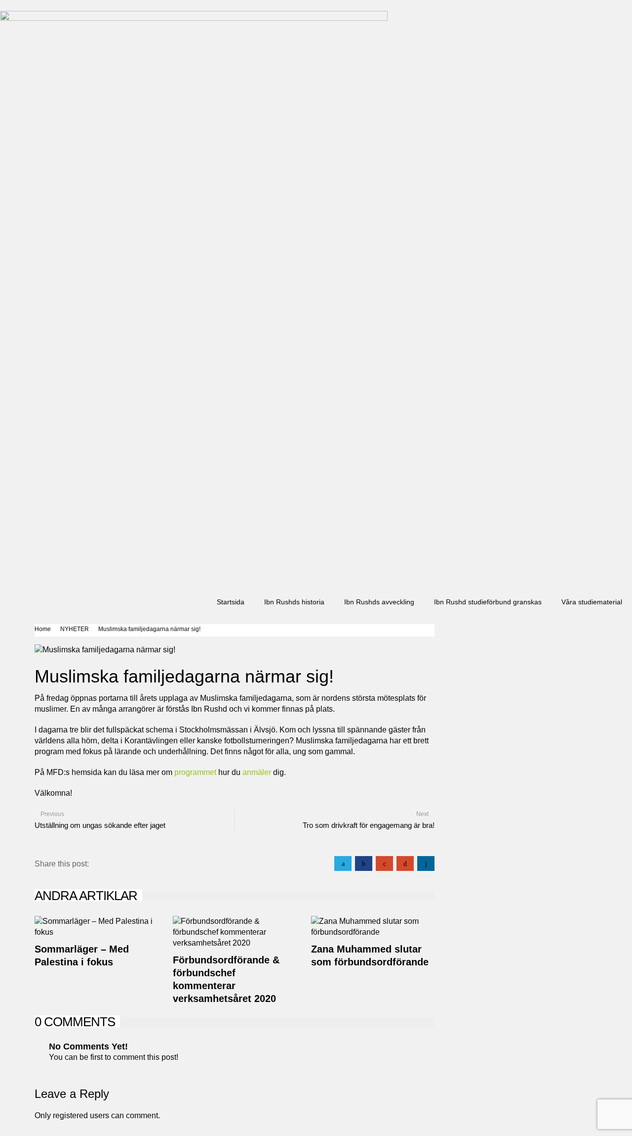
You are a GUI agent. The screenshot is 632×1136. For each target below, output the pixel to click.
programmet (194, 772)
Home (43, 629)
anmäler (255, 772)
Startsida (230, 602)
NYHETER (74, 629)
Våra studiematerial (591, 602)
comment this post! (145, 1057)
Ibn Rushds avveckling (379, 602)
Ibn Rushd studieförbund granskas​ (488, 602)
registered (71, 1115)
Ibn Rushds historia (294, 602)
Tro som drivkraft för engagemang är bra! (368, 825)
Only (44, 1115)
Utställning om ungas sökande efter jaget (100, 825)
